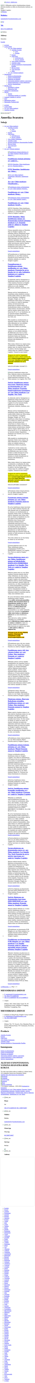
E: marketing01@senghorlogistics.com (15, 994)
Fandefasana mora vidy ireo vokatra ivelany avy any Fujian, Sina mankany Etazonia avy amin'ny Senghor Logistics (18, 654)
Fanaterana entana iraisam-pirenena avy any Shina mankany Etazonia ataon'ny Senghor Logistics (18, 500)
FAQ (5, 99)
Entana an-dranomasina (14, 76)
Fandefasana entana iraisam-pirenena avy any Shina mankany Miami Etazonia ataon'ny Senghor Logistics (18, 748)
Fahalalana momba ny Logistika (17, 95)
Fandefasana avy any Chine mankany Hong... (18, 193)
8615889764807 (9, 1135)
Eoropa (13, 55)
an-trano (6, 45)
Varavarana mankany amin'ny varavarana (19, 81)
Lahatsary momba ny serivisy (12, 97)
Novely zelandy (19, 59)
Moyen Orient (15, 68)
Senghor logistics (20, 1091)
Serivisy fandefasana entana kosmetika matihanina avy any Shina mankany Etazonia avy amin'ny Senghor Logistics (19, 791)
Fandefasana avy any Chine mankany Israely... (18, 204)
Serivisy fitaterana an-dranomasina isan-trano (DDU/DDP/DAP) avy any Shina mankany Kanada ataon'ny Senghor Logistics (18, 901)
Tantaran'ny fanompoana (11, 90)
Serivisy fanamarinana (14, 84)
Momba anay (8, 85)
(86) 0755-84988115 (22, 997)
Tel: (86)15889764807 (10, 1018)
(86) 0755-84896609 (10, 997)
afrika (13, 71)
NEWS (6, 92)
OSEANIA (14, 56)
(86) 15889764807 (21, 1108)
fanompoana (7, 74)
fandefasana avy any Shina (17, 1094)
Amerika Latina (15, 63)
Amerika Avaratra (16, 50)
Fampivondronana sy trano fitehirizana (19, 82)
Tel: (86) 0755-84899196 (11, 996)
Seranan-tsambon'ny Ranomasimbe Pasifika (20, 142)
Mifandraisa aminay (10, 100)
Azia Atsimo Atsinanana (18, 61)
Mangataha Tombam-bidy (11, 102)
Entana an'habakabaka (14, 77)
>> (10, 987)
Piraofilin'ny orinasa (13, 87)
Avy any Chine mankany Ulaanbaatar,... (17, 183)
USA (16, 51)
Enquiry (10, 251)
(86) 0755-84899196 (10, 1108)
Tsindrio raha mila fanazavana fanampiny (12, 1075)
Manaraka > (6, 987)
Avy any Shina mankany (15, 48)
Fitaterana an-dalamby (14, 79)
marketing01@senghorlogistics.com (14, 1121)
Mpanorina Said (12, 89)
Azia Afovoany (15, 69)
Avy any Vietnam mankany (15, 72)
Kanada (17, 53)
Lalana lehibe (8, 46)
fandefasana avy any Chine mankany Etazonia (14, 1089)
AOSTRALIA (19, 58)
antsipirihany (16, 251)
